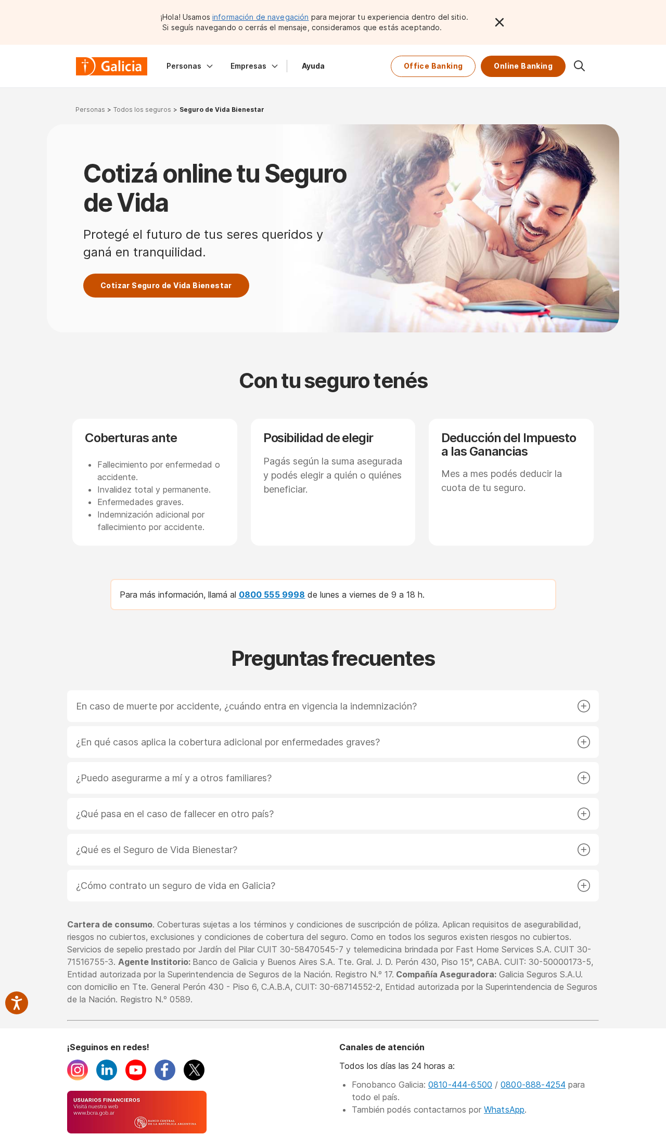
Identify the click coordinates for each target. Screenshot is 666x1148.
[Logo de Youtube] (135, 1077)
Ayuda (313, 65)
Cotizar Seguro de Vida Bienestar (166, 285)
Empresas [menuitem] (248, 65)
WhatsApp (504, 1109)
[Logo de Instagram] (77, 1077)
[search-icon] (579, 66)
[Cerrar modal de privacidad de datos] (499, 22)
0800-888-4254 (533, 1084)
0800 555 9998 (272, 594)
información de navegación (260, 16)
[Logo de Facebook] (165, 1077)
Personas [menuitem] (183, 65)
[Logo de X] (194, 1077)
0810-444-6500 (460, 1084)
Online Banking (523, 65)
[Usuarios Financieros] (137, 1130)
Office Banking (433, 65)
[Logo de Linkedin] (106, 1077)
